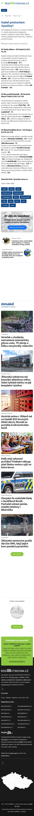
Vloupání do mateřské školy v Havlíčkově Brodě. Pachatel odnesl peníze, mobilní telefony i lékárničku (16, 503)
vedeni (4, 189)
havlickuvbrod (18, 193)
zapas (12, 205)
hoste (17, 201)
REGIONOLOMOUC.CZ (24, 720)
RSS (27, 697)
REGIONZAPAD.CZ (6, 710)
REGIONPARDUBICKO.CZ (25, 706)
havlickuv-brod (7, 193)
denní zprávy (15, 677)
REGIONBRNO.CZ (23, 713)
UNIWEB (21, 742)
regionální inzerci (5, 684)
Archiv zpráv (22, 697)
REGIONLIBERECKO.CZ (7, 724)
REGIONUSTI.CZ (5, 720)
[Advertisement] (17, 281)
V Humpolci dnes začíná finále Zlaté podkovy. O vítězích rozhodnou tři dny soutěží (22, 242)
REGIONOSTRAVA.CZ (24, 724)
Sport (4, 10)
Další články (16, 554)
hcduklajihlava (7, 197)
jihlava (16, 197)
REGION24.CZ (21, 727)
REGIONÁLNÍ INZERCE (17, 661)
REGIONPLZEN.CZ (6, 706)
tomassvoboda (25, 197)
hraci (23, 201)
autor (10, 201)
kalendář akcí (19, 679)
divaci (18, 189)
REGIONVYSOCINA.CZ (24, 710)
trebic (4, 201)
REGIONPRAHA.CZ (6, 717)
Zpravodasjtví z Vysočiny (8, 307)
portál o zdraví (13, 753)
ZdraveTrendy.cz (5, 755)
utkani (11, 189)
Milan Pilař (8, 16)
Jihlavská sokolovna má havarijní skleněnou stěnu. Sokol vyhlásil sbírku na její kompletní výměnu (16, 381)
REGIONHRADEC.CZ (7, 727)
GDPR (30, 804)
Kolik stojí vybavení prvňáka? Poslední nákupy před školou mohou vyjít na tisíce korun (16, 463)
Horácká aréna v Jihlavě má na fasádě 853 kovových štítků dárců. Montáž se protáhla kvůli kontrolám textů (16, 422)
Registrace (15, 697)
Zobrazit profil (17, 626)
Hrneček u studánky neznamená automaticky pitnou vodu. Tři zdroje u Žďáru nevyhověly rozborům (17, 342)
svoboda (5, 205)
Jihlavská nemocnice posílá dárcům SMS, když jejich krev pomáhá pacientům (16, 543)
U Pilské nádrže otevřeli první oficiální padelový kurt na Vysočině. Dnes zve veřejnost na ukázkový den (12, 254)
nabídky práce (26, 679)
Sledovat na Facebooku (17, 227)
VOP (15, 806)
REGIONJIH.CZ (5, 713)
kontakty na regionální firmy (8, 679)
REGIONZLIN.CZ (22, 717)
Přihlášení (8, 697)
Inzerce (3, 697)
